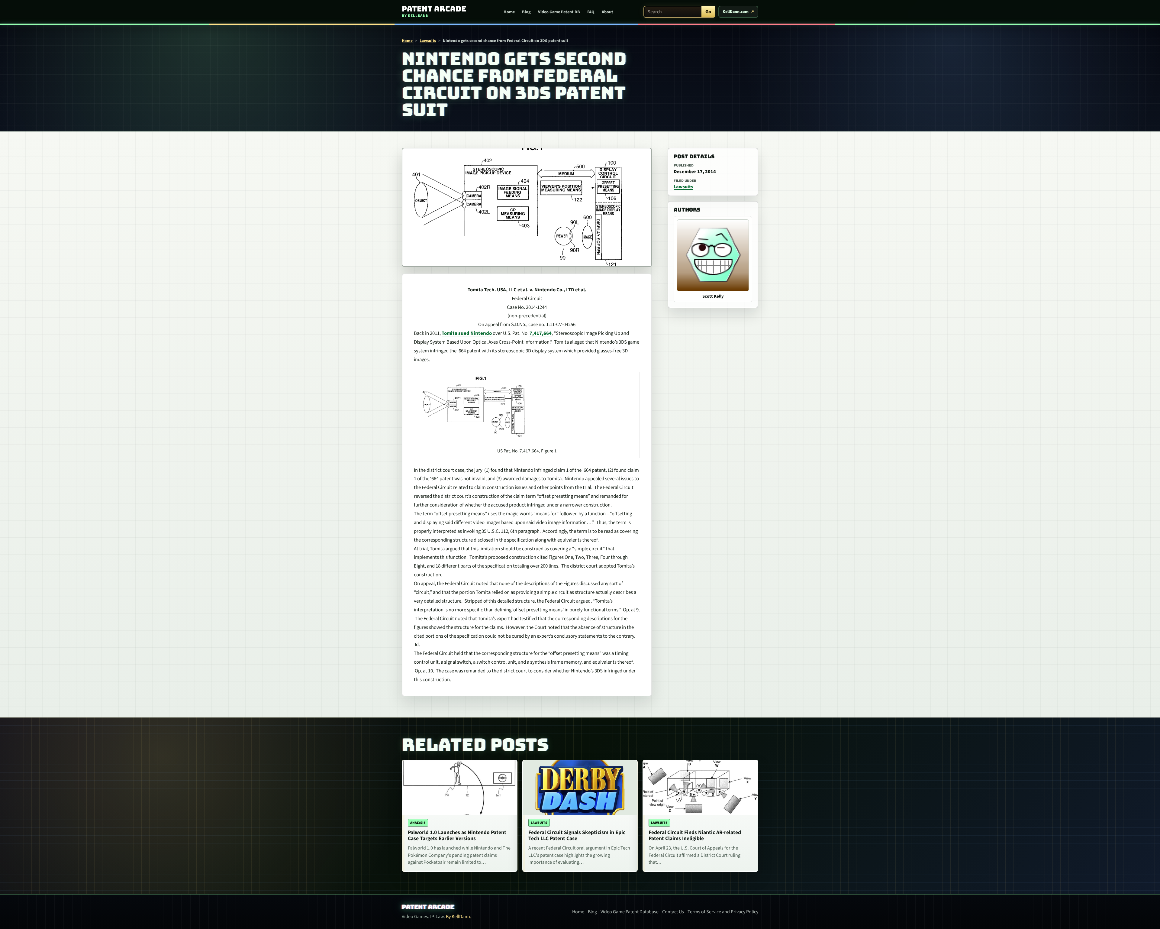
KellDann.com (736, 12)
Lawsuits (428, 41)
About (607, 12)
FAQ (590, 12)
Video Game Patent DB (559, 12)
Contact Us (673, 911)
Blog (526, 12)
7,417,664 (541, 333)
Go (708, 11)
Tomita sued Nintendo (467, 333)
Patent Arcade (428, 907)
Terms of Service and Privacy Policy (723, 911)
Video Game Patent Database (630, 911)
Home (509, 12)
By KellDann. (458, 916)
